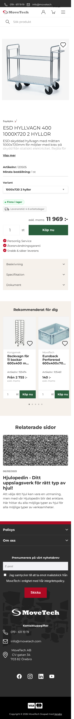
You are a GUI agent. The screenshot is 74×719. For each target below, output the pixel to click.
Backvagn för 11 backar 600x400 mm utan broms (18, 359)
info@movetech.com (45, 4)
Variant (8, 182)
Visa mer (9, 155)
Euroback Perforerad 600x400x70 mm (52, 359)
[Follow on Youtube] (51, 676)
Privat (56, 6)
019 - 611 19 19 (16, 4)
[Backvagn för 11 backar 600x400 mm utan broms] (19, 333)
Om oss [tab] (9, 540)
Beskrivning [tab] (14, 264)
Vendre (58, 714)
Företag (58, 2)
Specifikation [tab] (15, 274)
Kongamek (14, 352)
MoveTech (48, 352)
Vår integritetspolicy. (52, 581)
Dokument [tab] (13, 285)
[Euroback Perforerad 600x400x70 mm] (54, 333)
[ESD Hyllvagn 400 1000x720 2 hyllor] (35, 69)
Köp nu (48, 230)
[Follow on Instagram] (30, 676)
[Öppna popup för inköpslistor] (63, 45)
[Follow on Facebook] (19, 676)
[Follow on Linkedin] (41, 676)
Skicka (36, 592)
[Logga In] (43, 12)
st (23, 230)
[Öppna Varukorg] (53, 12)
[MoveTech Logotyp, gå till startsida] (16, 12)
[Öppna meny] (63, 12)
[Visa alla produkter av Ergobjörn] (10, 121)
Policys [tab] (9, 530)
